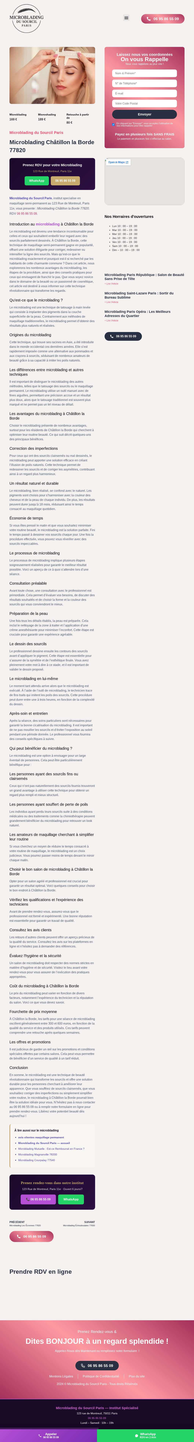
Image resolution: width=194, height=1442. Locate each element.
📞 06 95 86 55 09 (38, 1199)
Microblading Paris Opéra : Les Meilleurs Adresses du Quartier (138, 314)
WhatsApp (36, 180)
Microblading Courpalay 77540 (36, 1160)
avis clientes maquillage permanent (41, 1137)
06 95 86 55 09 (65, 180)
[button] (126, 18)
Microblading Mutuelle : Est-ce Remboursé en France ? (51, 1148)
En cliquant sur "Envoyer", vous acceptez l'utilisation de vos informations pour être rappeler (145, 124)
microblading (48, 224)
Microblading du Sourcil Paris (36, 132)
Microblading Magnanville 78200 (37, 1154)
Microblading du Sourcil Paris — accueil (44, 1143)
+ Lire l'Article (111, 283)
